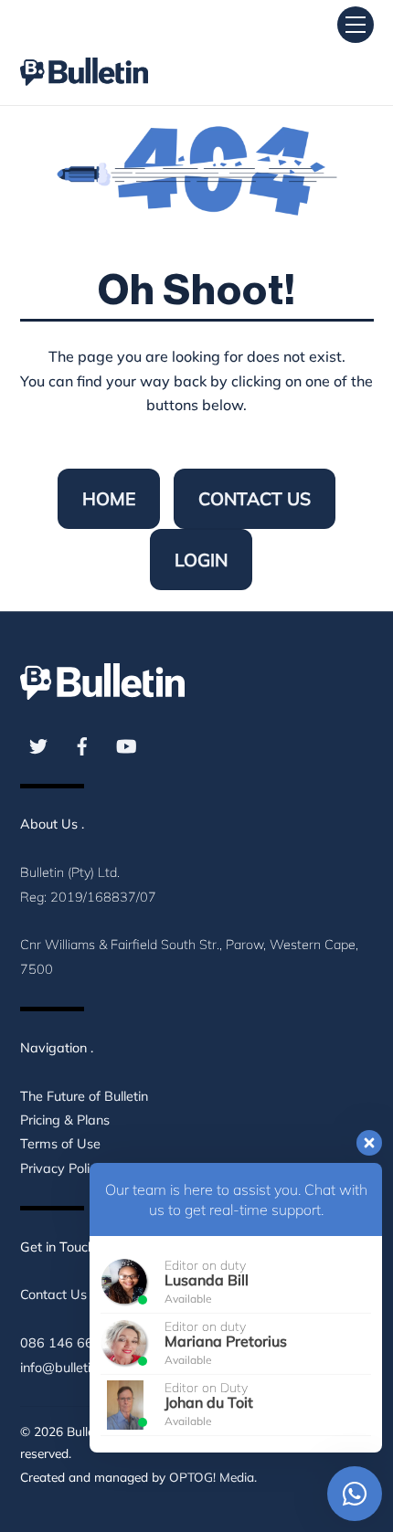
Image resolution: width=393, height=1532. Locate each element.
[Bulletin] (84, 55)
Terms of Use (60, 1144)
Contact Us (254, 499)
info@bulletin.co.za (76, 1367)
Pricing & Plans (65, 1120)
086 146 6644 (65, 1343)
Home (108, 499)
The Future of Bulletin (84, 1096)
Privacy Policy (61, 1168)
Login (201, 560)
